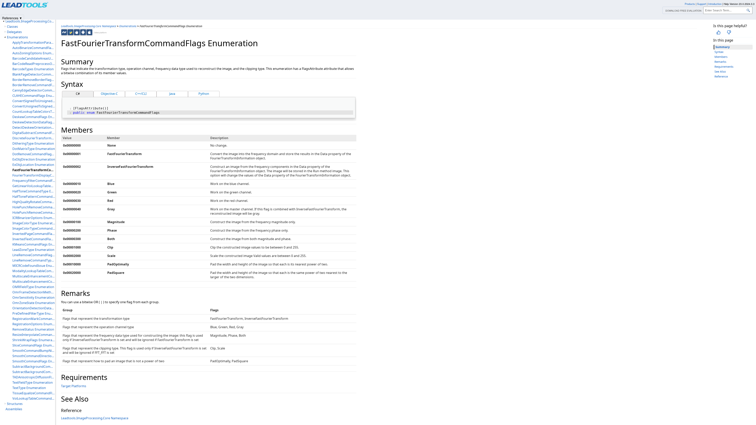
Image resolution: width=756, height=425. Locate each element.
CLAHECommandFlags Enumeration (33, 95)
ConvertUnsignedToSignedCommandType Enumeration (33, 106)
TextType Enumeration (29, 388)
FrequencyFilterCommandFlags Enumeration (33, 180)
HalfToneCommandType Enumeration (33, 191)
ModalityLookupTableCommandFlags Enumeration (33, 271)
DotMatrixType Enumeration (33, 149)
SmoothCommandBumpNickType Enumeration (33, 350)
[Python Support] (70, 32)
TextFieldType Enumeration (32, 382)
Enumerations (127, 26)
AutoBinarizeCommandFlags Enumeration (33, 48)
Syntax (719, 52)
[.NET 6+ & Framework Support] (64, 32)
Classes (12, 26)
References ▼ (12, 18)
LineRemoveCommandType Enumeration (33, 260)
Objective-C (109, 93)
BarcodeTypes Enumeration (33, 69)
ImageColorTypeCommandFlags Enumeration (33, 228)
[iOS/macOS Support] (89, 32)
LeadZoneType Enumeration (33, 250)
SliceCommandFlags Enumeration (33, 345)
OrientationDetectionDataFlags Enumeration (33, 308)
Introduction (715, 4)
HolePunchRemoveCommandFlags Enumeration (33, 207)
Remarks (720, 62)
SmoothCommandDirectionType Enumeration (33, 356)
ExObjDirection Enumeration (33, 159)
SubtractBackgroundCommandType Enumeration (33, 372)
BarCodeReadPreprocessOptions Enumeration (33, 64)
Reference (721, 76)
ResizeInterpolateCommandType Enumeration (33, 335)
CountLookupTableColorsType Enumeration (33, 111)
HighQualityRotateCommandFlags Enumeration (33, 202)
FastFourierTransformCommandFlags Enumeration (33, 170)
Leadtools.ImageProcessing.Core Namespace (88, 26)
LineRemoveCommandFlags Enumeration (33, 255)
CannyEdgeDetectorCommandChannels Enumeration (33, 90)
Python (203, 93)
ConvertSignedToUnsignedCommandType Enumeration (33, 101)
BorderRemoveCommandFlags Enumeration (33, 85)
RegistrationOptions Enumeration (33, 324)
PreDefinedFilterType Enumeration (33, 313)
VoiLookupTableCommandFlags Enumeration (33, 398)
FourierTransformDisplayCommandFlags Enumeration (33, 175)
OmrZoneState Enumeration (33, 303)
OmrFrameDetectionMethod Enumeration (33, 292)
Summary (722, 47)
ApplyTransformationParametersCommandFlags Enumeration (33, 42)
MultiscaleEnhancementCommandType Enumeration (33, 281)
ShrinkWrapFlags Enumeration (33, 340)
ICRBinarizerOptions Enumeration (33, 218)
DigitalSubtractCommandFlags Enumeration (33, 133)
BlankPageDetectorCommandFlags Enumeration (33, 74)
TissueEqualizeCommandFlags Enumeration (33, 393)
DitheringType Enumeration (33, 143)
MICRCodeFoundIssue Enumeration (33, 265)
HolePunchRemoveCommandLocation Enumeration (33, 212)
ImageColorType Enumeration (33, 223)
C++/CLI (140, 93)
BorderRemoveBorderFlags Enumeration (33, 80)
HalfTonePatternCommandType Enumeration (33, 196)
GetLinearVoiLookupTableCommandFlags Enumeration (33, 186)
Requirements (723, 66)
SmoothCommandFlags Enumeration (33, 361)
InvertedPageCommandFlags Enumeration (33, 234)
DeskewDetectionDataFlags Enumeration (33, 122)
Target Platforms (73, 386)
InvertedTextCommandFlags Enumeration (33, 239)
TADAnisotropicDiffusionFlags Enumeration (33, 377)
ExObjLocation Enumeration (33, 165)
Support (701, 4)
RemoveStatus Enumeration (33, 329)
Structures (15, 404)
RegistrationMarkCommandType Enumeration (33, 319)
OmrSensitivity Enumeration (33, 297)
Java (172, 93)
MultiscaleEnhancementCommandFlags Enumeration (33, 276)
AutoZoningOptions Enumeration (33, 53)
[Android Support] (83, 32)
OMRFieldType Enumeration (33, 287)
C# (78, 93)
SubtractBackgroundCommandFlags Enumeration (33, 366)
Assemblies (14, 409)
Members (720, 57)
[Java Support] (77, 32)
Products (690, 4)
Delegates (14, 32)
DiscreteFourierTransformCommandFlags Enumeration (33, 138)
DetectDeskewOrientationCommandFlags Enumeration (33, 127)
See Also (720, 71)
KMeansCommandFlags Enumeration (33, 244)
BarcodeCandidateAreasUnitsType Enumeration (33, 58)
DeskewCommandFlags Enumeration (33, 117)
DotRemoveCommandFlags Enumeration (33, 154)
